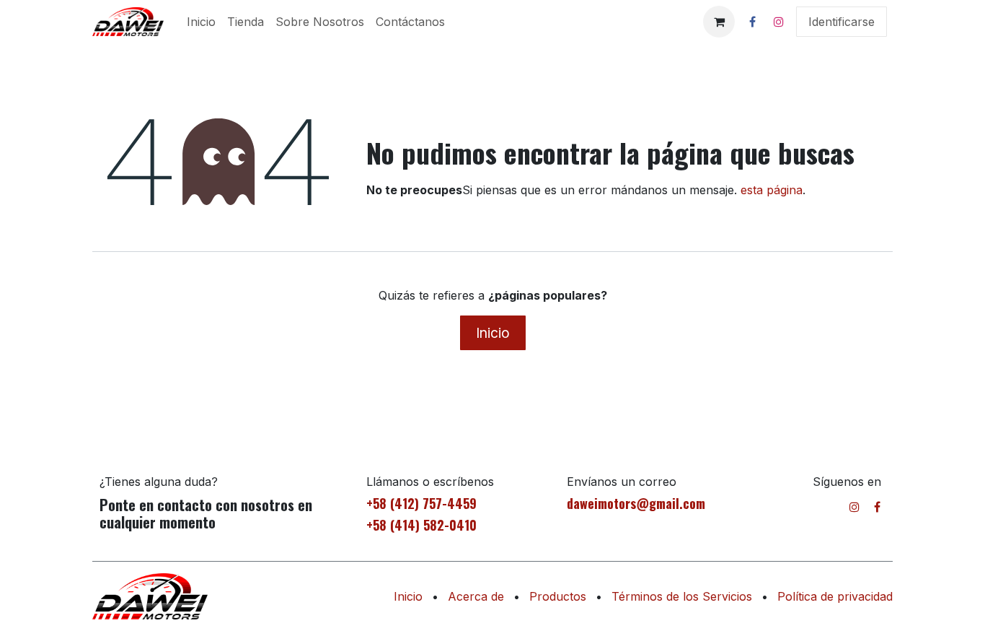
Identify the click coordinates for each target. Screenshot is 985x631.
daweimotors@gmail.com (636, 503)
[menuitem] (201, 21)
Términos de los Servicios (681, 596)
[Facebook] (752, 21)
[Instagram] (778, 21)
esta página (772, 190)
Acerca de (476, 596)
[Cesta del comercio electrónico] (719, 22)
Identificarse (841, 21)
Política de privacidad (835, 596)
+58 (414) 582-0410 (421, 524)
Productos (557, 596)
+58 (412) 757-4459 (421, 503)
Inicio (493, 332)
